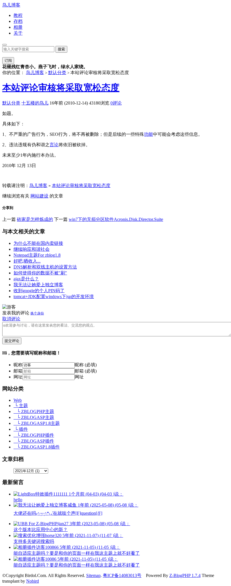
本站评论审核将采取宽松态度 (60, 88)
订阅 (8, 60)
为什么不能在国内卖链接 (38, 243)
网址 (18, 376)
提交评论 (12, 341)
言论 (54, 144)
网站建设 (39, 196)
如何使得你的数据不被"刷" (40, 272)
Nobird (32, 581)
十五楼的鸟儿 (34, 103)
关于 (18, 33)
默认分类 (57, 72)
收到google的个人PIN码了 (39, 290)
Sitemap (93, 575)
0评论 (116, 103)
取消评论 (11, 318)
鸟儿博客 (11, 5)
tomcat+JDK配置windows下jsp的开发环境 (54, 296)
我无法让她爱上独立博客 (38, 284)
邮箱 (18, 371)
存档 (18, 21)
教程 (18, 15)
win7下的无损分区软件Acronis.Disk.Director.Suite (116, 219)
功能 (148, 134)
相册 (18, 27)
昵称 (18, 364)
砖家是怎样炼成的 (35, 219)
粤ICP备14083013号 (122, 575)
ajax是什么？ (26, 278)
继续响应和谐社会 (32, 249)
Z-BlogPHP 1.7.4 (185, 575)
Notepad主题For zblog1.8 (37, 255)
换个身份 (37, 313)
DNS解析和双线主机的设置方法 (45, 267)
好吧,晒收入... (27, 261)
